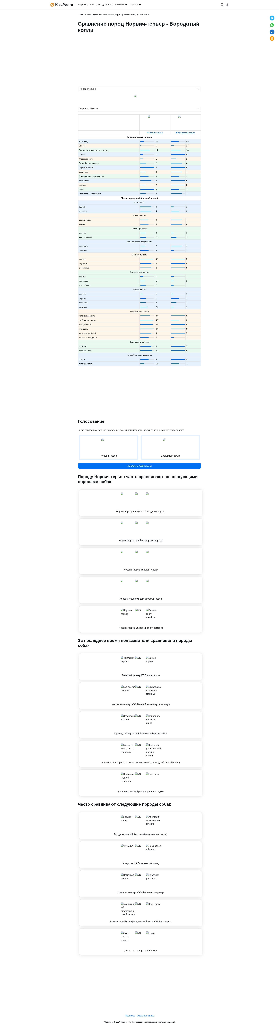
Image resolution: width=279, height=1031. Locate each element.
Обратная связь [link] (145, 1015)
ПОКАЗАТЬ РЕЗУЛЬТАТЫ (139, 466)
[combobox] (79, 89)
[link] (140, 503)
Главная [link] (82, 14)
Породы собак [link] (86, 4)
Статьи (134, 4)
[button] (140, 503)
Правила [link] (130, 1015)
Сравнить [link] (125, 14)
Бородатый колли (185, 133)
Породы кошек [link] (104, 4)
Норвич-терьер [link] (111, 14)
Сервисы (119, 4)
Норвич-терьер (155, 133)
